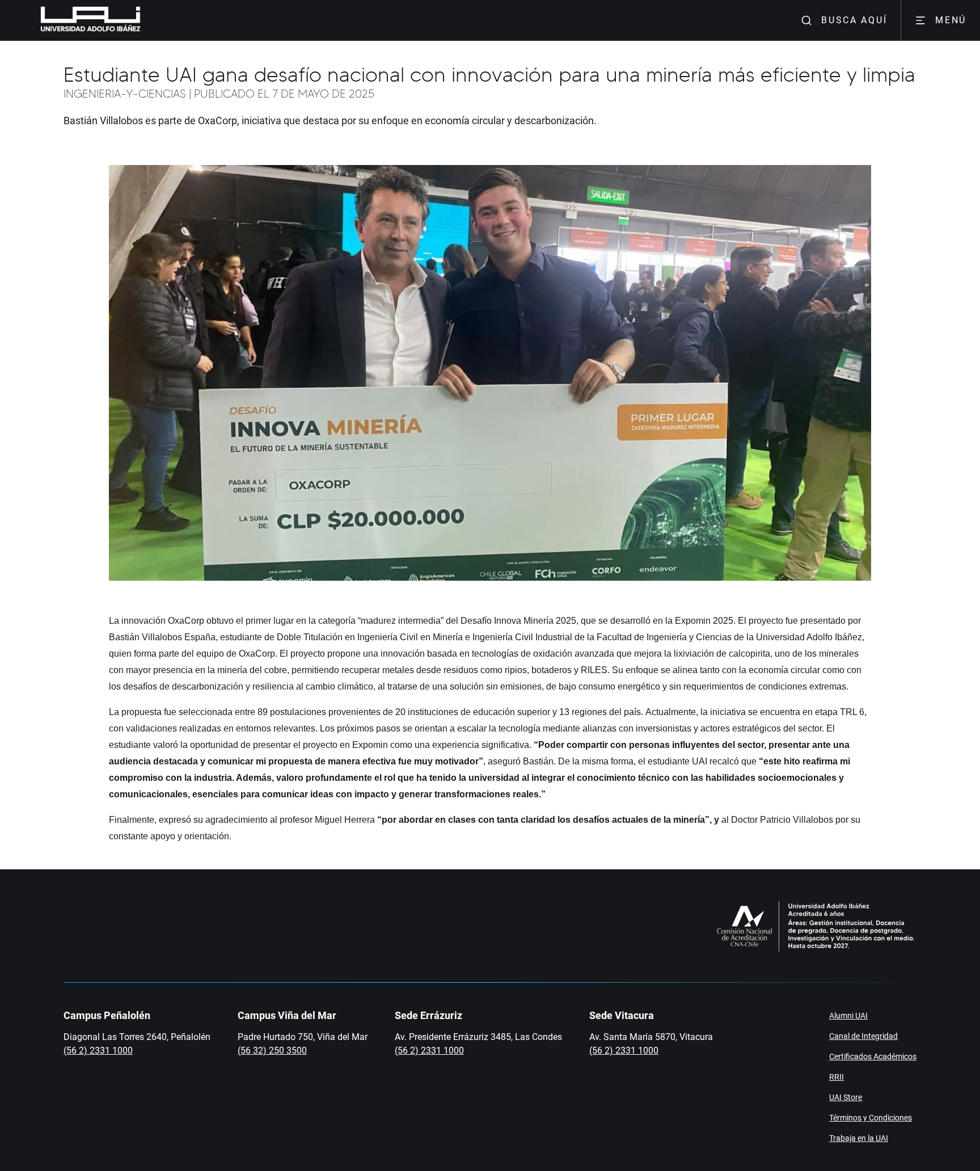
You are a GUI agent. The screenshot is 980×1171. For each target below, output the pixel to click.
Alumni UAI (848, 1015)
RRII (836, 1076)
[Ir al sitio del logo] (145, 20)
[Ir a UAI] (72, 20)
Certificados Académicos (872, 1056)
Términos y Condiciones (870, 1117)
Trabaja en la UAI (858, 1138)
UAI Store (845, 1097)
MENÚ (950, 20)
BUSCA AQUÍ (854, 20)
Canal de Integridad (863, 1036)
